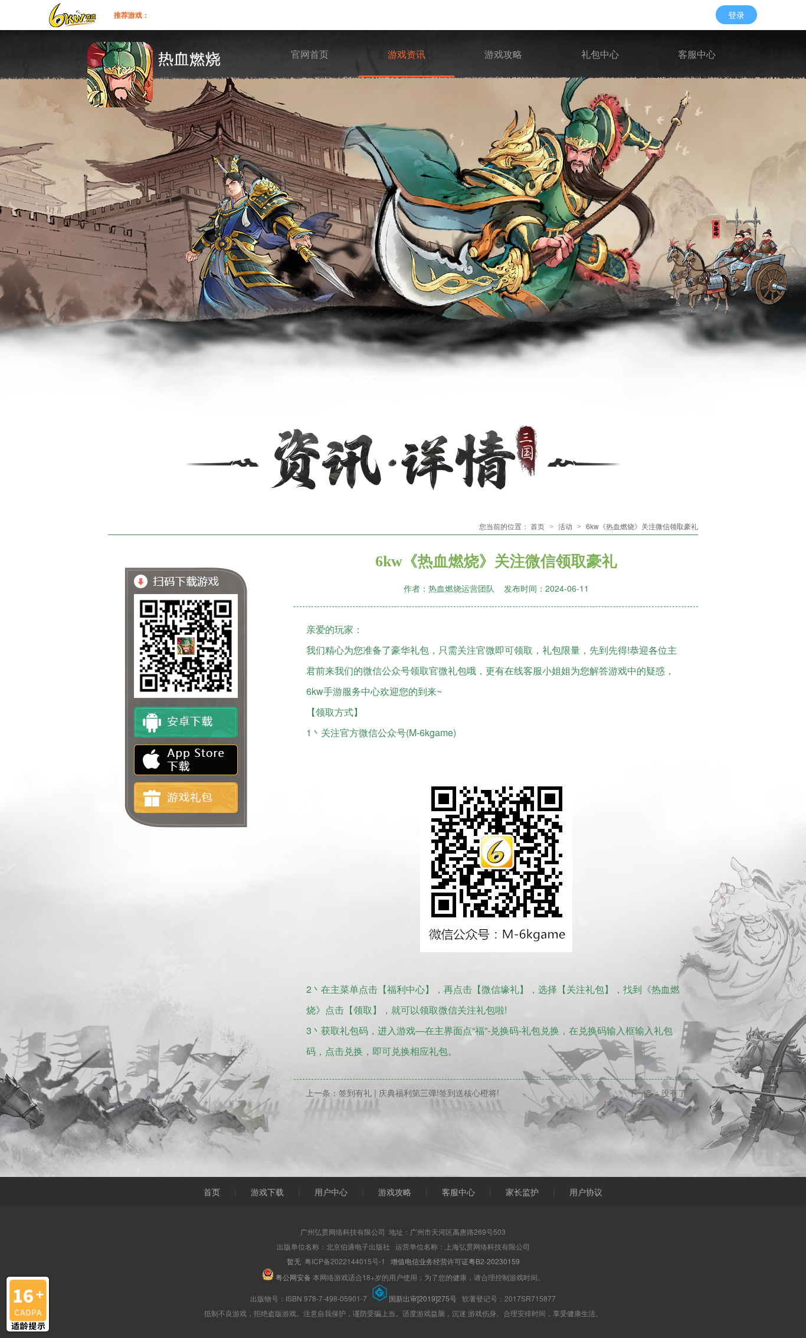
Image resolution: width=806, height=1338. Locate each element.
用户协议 (585, 1192)
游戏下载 (267, 1192)
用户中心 (331, 1192)
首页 (537, 526)
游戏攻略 (503, 54)
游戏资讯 (406, 54)
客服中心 (697, 54)
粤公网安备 (293, 1277)
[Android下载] (186, 722)
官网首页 (310, 54)
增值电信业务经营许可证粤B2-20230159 (455, 1261)
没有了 (673, 1092)
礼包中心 (600, 54)
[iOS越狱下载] (186, 760)
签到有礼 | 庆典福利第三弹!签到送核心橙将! (419, 1092)
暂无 (294, 1261)
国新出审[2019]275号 (423, 1298)
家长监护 (522, 1192)
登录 (736, 15)
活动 (565, 526)
